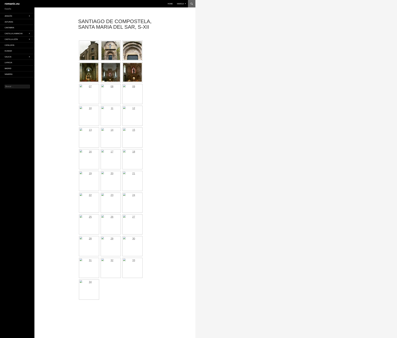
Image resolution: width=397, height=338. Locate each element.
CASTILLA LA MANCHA (13, 33)
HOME (170, 4)
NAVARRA (8, 74)
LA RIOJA (8, 62)
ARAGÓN (8, 16)
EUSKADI (8, 51)
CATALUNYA (9, 45)
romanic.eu (12, 3)
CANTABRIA (9, 28)
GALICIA (8, 57)
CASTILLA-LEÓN (11, 39)
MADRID (8, 68)
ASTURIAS (9, 22)
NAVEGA (180, 4)
